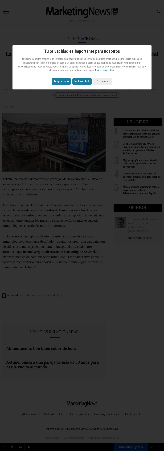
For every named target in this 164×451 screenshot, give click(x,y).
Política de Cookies (104, 70)
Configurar (103, 81)
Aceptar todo (61, 81)
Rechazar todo (82, 81)
